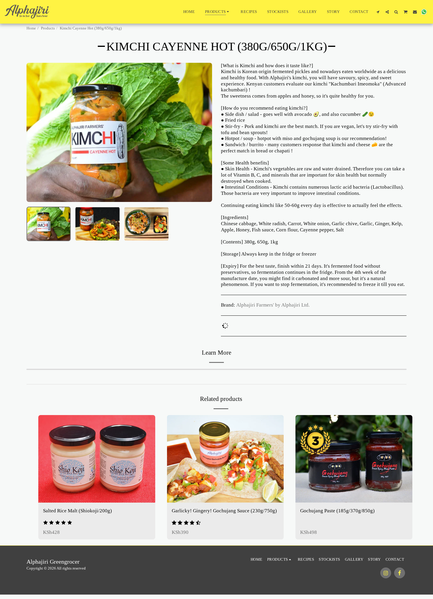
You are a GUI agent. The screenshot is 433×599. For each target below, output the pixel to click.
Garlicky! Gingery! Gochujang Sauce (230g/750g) (224, 511)
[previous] (35, 132)
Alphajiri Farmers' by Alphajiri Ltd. (273, 305)
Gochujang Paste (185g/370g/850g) (337, 511)
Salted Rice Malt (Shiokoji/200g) (77, 511)
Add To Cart (229, 495)
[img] (96, 459)
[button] (378, 12)
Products (48, 28)
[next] (202, 132)
